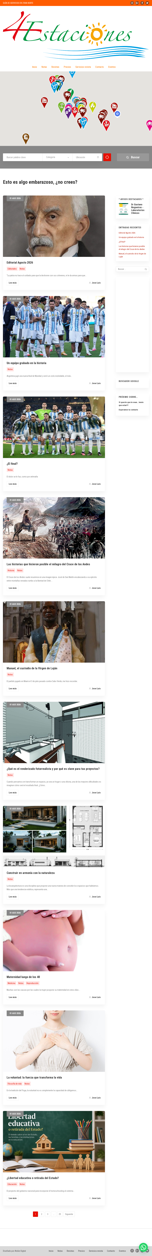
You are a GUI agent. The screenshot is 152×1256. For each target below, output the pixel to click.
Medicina (11, 983)
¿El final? (12, 463)
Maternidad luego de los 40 (23, 977)
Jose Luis (96, 283)
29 (60, 1214)
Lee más (13, 283)
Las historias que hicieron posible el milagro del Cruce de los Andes (48, 564)
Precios (67, 67)
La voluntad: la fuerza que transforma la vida (34, 1077)
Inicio (34, 67)
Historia (11, 570)
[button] (101, 119)
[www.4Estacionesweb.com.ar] (76, 35)
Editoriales (12, 269)
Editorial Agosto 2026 (20, 262)
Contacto (99, 67)
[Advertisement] (132, 324)
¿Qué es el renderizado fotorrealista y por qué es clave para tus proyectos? (53, 769)
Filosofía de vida (15, 1084)
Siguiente (69, 1214)
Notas (44, 67)
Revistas (55, 67)
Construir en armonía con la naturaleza (31, 873)
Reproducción (32, 983)
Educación (12, 1184)
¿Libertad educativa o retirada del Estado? (33, 1178)
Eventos (112, 67)
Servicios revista (83, 67)
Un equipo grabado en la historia (26, 363)
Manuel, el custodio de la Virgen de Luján (32, 668)
